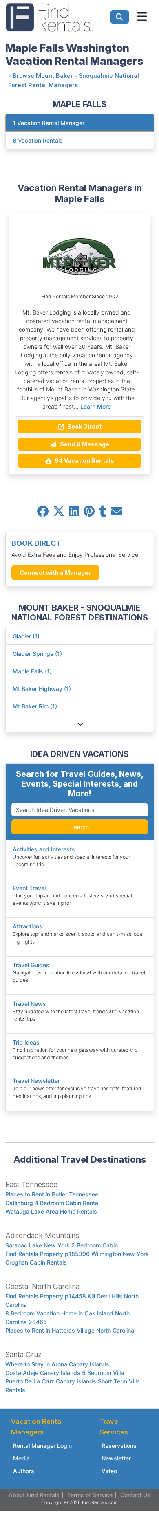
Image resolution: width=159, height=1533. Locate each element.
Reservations (119, 1445)
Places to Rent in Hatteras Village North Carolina (69, 1330)
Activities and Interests (44, 849)
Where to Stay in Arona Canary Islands (57, 1364)
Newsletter (116, 1458)
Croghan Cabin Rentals (36, 1262)
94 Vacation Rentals (83, 460)
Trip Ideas (26, 1042)
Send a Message (84, 444)
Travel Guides (31, 964)
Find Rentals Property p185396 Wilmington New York (77, 1253)
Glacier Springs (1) (37, 653)
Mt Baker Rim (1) (35, 706)
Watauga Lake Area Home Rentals (51, 1211)
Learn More (95, 406)
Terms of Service (90, 1494)
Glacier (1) (26, 636)
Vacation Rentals (38, 140)
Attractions (27, 926)
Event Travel (29, 887)
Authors (23, 1470)
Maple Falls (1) (32, 671)
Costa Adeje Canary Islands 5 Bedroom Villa (64, 1372)
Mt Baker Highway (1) (42, 688)
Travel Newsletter (36, 1080)
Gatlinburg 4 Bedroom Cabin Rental (52, 1202)
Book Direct (84, 426)
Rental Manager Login (42, 1445)
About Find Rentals (34, 1494)
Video (109, 1470)
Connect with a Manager (55, 572)
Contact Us (135, 1494)
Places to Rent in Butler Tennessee (51, 1194)
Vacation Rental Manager (48, 122)
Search (79, 826)
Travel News (29, 1003)
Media (21, 1458)
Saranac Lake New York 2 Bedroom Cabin (61, 1245)
